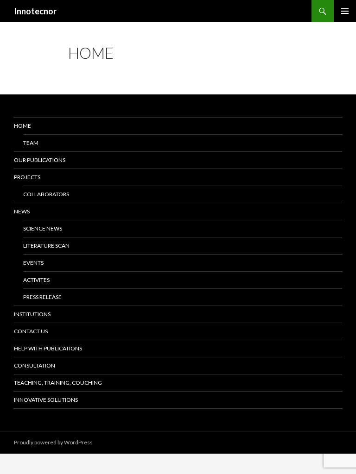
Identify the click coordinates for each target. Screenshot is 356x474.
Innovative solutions (46, 399)
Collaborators (46, 194)
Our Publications (39, 159)
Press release (42, 296)
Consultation (34, 365)
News (22, 211)
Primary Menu (345, 11)
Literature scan (46, 245)
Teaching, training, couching (58, 382)
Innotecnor (35, 11)
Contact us (31, 331)
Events (33, 262)
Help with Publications (48, 348)
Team (30, 142)
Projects (27, 177)
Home (22, 125)
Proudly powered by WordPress (53, 442)
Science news (42, 228)
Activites (36, 279)
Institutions (32, 314)
